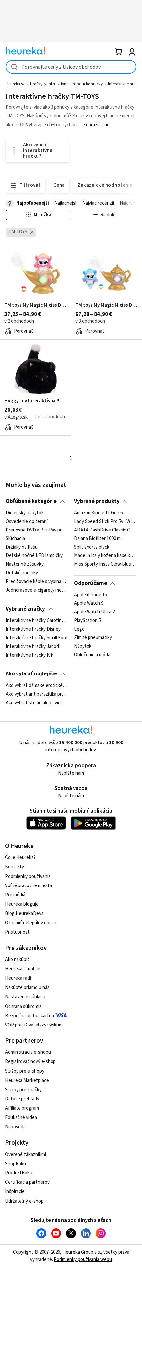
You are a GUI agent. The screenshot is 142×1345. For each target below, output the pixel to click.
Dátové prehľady (22, 1099)
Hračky (36, 84)
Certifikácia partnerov (27, 1182)
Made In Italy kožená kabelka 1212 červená (105, 555)
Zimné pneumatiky (93, 638)
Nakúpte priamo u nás (27, 987)
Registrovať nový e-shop (30, 1061)
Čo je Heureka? (20, 857)
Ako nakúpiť (17, 959)
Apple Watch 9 (88, 603)
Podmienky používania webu (83, 1259)
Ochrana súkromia (23, 1006)
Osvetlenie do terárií (27, 521)
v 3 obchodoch (90, 321)
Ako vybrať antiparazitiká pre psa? (37, 694)
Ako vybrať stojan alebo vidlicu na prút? (37, 702)
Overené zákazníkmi (25, 1154)
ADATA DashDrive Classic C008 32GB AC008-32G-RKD (105, 530)
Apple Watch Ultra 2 (94, 612)
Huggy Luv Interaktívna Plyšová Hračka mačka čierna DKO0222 (35, 401)
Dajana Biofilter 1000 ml (98, 538)
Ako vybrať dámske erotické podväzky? (37, 685)
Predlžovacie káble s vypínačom (37, 581)
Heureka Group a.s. (81, 1252)
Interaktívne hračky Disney (33, 629)
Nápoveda (15, 1126)
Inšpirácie (15, 1191)
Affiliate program (22, 1108)
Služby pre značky (23, 1089)
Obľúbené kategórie (31, 501)
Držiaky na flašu (22, 547)
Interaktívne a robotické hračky (75, 84)
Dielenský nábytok (25, 513)
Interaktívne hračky (125, 84)
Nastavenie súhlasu (25, 996)
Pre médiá (15, 894)
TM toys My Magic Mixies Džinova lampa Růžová (35, 305)
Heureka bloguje (22, 904)
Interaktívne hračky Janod (32, 646)
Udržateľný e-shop (24, 1201)
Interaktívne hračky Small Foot (37, 638)
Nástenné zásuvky (25, 564)
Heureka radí (18, 978)
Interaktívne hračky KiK (29, 655)
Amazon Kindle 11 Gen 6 (98, 513)
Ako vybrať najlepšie (31, 674)
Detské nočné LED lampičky (34, 555)
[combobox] (71, 67)
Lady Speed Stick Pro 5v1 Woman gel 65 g (105, 521)
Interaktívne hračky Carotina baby (37, 620)
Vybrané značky (25, 609)
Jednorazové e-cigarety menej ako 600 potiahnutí (37, 590)
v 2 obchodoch (19, 321)
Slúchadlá (15, 538)
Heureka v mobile (22, 968)
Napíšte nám (71, 773)
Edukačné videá (21, 1117)
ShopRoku (15, 1163)
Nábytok (82, 646)
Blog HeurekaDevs (24, 913)
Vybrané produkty (97, 501)
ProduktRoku (18, 1172)
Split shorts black (91, 547)
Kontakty (14, 866)
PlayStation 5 (87, 620)
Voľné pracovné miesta (28, 885)
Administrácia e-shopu (28, 1052)
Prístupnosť (17, 932)
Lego (79, 629)
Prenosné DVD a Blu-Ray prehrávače (37, 530)
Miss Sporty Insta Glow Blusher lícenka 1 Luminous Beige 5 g (105, 564)
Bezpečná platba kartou (29, 1015)
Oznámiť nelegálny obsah (30, 922)
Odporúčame (90, 583)
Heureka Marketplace (27, 1080)
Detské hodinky (22, 573)
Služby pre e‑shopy (24, 1071)
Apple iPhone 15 (90, 595)
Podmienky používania (28, 876)
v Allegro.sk (16, 417)
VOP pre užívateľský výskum (34, 1025)
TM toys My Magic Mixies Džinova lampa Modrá (106, 305)
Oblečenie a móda (92, 655)
